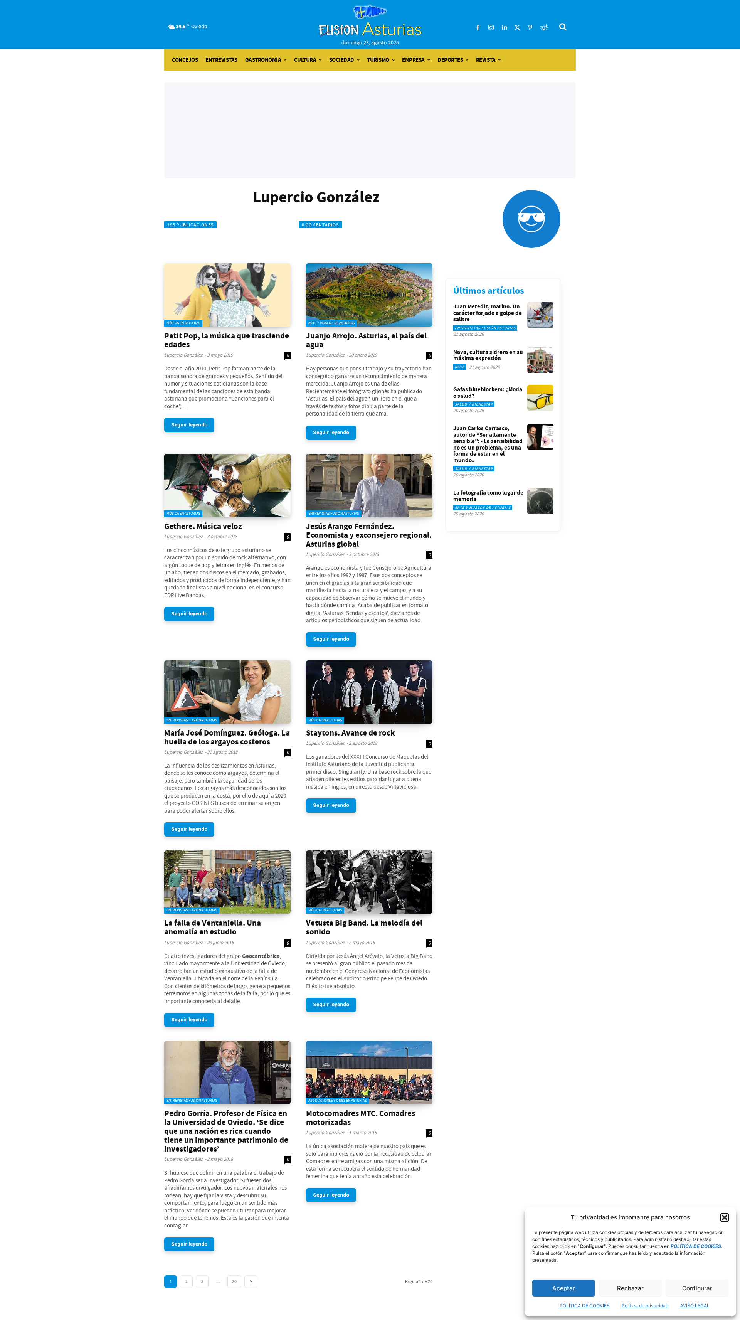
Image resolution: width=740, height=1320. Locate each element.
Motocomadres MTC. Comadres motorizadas (360, 1118)
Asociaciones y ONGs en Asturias (337, 1100)
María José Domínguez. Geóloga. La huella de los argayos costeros (227, 737)
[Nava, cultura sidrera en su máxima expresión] (540, 360)
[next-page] (250, 1281)
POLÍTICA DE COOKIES (585, 1305)
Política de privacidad (645, 1305)
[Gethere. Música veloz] (227, 485)
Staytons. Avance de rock (350, 732)
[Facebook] (478, 27)
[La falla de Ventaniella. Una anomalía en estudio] (227, 882)
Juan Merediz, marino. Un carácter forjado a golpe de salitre (487, 313)
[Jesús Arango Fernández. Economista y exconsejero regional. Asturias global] (369, 485)
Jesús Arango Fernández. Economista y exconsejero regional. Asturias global (369, 535)
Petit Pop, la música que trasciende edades (226, 340)
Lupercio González (183, 355)
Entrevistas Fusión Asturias (333, 513)
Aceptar (563, 1288)
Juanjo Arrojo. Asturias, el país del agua (366, 340)
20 (234, 1281)
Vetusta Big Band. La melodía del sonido (364, 927)
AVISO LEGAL (695, 1305)
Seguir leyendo (189, 425)
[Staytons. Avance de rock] (369, 692)
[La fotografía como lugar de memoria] (540, 501)
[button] (724, 1217)
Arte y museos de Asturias (331, 322)
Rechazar (630, 1288)
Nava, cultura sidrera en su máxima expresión (488, 355)
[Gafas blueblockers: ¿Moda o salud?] (540, 398)
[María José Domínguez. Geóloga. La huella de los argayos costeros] (227, 692)
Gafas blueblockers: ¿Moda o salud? (487, 393)
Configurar (697, 1288)
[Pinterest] (530, 27)
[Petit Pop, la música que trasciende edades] (227, 295)
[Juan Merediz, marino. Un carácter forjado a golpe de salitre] (540, 315)
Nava (459, 366)
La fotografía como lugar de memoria (488, 496)
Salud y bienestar (474, 404)
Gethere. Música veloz (203, 526)
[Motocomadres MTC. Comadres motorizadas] (369, 1072)
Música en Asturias (183, 322)
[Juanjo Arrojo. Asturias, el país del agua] (369, 295)
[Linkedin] (504, 27)
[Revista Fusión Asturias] (370, 21)
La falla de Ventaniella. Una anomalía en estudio (212, 927)
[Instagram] (491, 27)
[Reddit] (543, 27)
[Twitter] (517, 27)
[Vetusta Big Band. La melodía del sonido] (369, 882)
